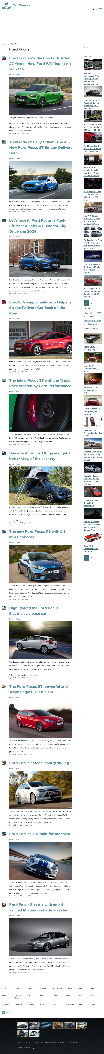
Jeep (93, 1005)
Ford (18, 75)
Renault (18, 988)
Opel (4, 995)
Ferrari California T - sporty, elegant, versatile (92, 411)
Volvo (55, 1005)
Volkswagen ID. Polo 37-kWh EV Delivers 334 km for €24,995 (93, 127)
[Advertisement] (52, 28)
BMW (42, 995)
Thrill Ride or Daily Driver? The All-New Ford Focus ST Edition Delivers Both (40, 147)
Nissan (55, 995)
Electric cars (93, 324)
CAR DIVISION (34, 1042)
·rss (81, 1042)
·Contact (67, 1042)
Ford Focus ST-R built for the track (39, 834)
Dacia (68, 995)
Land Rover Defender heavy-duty (91, 368)
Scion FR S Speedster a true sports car (91, 549)
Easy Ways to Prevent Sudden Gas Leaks (93, 433)
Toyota (43, 988)
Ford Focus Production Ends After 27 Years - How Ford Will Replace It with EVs (40, 64)
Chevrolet (18, 1005)
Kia (80, 995)
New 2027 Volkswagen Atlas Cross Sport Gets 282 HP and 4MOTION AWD (92, 78)
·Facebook (74, 1042)
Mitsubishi (70, 1005)
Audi (80, 988)
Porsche (30, 1005)
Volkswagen (57, 988)
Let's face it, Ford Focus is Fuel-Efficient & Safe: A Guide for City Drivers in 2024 (37, 226)
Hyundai (5, 1005)
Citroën (94, 988)
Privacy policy (59, 1042)
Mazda (42, 1005)
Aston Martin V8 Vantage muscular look (92, 390)
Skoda (29, 988)
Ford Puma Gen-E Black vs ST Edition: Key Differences (92, 149)
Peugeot (69, 988)
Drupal (28, 1047)
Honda (93, 995)
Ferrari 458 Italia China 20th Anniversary (91, 503)
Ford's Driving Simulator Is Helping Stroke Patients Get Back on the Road (40, 308)
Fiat (28, 995)
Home (4, 44)
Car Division (21, 5)
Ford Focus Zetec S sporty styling (39, 763)
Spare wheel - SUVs (93, 313)
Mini (80, 1005)
